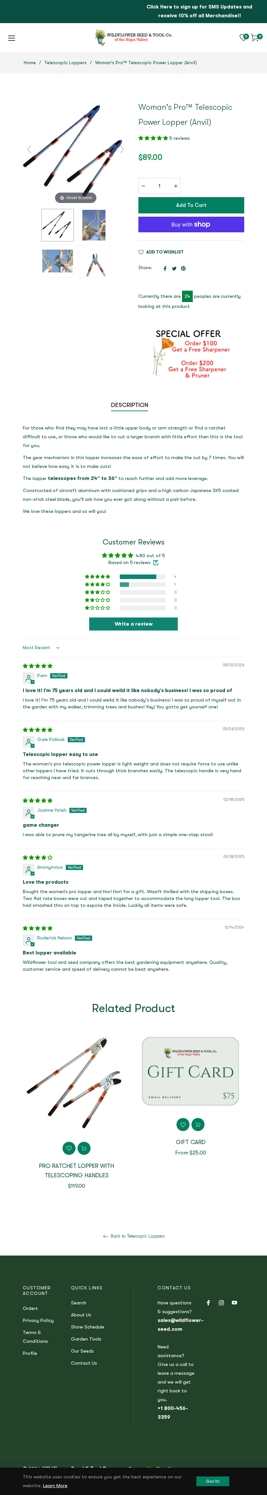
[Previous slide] (29, 149)
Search (78, 1303)
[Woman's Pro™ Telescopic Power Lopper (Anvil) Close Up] (57, 261)
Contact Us (84, 1363)
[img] (37, 666)
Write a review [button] (134, 624)
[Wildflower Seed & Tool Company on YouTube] (234, 1302)
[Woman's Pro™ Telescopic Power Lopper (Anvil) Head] (94, 261)
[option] (77, 1119)
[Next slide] (122, 149)
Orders (30, 1308)
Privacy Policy (38, 1320)
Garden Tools (86, 1339)
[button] (153, 138)
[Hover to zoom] (76, 152)
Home (30, 62)
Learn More (55, 1485)
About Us (81, 1315)
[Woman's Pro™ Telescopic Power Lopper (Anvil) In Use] (94, 225)
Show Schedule (87, 1327)
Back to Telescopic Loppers (137, 1236)
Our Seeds (82, 1351)
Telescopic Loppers (65, 62)
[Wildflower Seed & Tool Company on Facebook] (208, 1302)
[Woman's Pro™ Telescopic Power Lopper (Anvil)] (57, 225)
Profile (30, 1353)
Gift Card (190, 1142)
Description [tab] (129, 405)
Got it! (212, 1481)
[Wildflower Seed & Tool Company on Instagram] (221, 1302)
